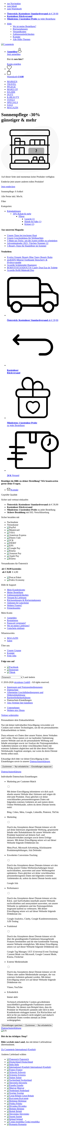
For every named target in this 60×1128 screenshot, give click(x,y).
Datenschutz (12, 690)
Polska (19, 1103)
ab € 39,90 (32, 13)
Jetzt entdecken (8, 186)
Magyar (20, 1088)
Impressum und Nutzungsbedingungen (25, 687)
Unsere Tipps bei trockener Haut (22, 235)
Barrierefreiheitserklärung (18, 697)
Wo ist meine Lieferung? (18, 625)
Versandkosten (19, 31)
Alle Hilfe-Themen (21, 39)
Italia (16, 1064)
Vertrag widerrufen (9, 715)
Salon (9, 640)
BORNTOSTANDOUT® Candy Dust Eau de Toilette (32, 267)
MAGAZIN (12, 638)
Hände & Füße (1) (32, 221)
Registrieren (12, 620)
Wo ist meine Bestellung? (24, 26)
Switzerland (26, 1080)
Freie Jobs (11, 655)
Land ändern (29, 677)
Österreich (24, 1059)
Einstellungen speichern (12, 1025)
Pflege (21, 216)
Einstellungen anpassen (41, 767)
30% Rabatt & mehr (22, 214)
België (19, 1111)
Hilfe (9, 24)
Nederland (24, 1090)
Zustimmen (7, 767)
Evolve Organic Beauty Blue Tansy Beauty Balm (29, 257)
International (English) (40, 1067)
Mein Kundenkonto (16, 590)
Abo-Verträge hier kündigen (20, 703)
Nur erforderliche (22, 767)
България (23, 1098)
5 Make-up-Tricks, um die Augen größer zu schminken (32, 240)
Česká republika (32, 1121)
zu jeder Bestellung (31, 19)
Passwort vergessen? (16, 623)
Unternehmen (13, 707)
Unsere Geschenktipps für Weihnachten (25, 238)
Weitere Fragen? (14, 605)
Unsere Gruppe (14, 650)
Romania (22, 1124)
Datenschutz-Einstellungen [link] (19, 700)
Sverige (20, 1093)
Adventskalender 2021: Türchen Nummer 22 (27, 243)
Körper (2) (29, 224)
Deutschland (27, 1062)
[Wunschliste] (9, 69)
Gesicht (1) (29, 219)
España (20, 1085)
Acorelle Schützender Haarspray (22, 265)
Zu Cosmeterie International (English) (18, 1049)
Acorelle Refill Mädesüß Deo (20, 270)
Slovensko (24, 1114)
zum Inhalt (12, 6)
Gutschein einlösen (15, 628)
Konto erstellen (14, 64)
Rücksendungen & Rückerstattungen (24, 600)
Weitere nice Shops (16, 710)
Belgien (20, 1108)
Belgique (22, 1101)
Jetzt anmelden (14, 54)
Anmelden (12, 618)
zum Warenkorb (14, 9)
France (19, 1069)
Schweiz (22, 1072)
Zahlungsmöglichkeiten (23, 34)
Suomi (19, 1116)
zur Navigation (14, 3)
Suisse (19, 1077)
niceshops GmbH (22, 682)
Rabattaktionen (14, 211)
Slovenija (22, 1082)
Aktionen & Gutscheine (18, 603)
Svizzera (22, 1075)
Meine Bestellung (15, 592)
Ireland (19, 1119)
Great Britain (28, 1095)
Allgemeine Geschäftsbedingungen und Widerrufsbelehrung (25, 693)
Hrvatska (22, 1106)
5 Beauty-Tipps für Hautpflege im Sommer (26, 246)
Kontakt (16, 37)
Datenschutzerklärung (40, 761)
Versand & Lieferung (16, 597)
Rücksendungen (20, 29)
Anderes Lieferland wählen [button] (13, 1054)
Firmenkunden (13, 608)
